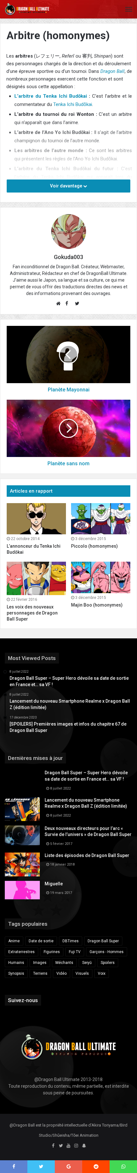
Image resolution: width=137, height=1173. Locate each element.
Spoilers (108, 962)
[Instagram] (76, 1146)
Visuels (82, 973)
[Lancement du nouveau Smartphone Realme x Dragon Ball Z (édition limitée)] (22, 809)
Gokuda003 (68, 257)
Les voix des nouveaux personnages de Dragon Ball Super (32, 613)
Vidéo (61, 973)
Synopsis (16, 973)
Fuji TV (75, 952)
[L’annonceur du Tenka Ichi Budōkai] (36, 518)
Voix (101, 973)
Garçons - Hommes (107, 952)
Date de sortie (41, 941)
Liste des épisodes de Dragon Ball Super (87, 855)
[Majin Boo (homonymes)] (100, 577)
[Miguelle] (22, 890)
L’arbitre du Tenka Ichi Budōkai (50, 96)
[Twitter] (61, 1146)
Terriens (40, 973)
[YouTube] (68, 1146)
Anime (14, 941)
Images (40, 962)
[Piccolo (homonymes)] (100, 518)
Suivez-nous (23, 1000)
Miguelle (54, 883)
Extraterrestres (21, 952)
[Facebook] (53, 1146)
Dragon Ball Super (103, 941)
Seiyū (87, 962)
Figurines (52, 952)
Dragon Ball (112, 71)
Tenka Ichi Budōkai (72, 104)
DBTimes (70, 941)
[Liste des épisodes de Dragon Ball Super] (22, 864)
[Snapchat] (84, 1146)
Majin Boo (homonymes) (97, 605)
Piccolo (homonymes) (94, 546)
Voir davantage (66, 185)
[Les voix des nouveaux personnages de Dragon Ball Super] (36, 578)
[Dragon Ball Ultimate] (27, 9)
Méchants (64, 962)
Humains (16, 962)
